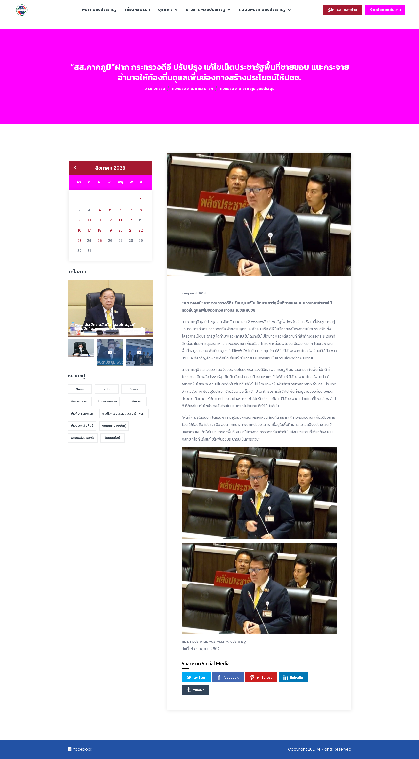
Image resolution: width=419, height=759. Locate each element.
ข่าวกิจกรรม (155, 88)
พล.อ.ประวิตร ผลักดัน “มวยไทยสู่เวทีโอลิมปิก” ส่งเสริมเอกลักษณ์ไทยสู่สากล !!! (109, 326)
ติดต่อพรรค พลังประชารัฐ (262, 9)
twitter (199, 677)
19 (110, 230)
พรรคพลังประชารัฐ (99, 9)
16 (79, 230)
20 (120, 230)
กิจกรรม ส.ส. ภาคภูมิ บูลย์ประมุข (247, 88)
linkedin (296, 677)
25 (99, 240)
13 (120, 220)
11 (99, 220)
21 (131, 230)
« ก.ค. (75, 168)
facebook (231, 677)
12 (110, 220)
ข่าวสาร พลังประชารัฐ (206, 9)
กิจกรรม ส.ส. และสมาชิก (192, 88)
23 (79, 240)
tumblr (198, 690)
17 (89, 230)
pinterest (264, 677)
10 (89, 220)
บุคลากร (165, 9)
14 (131, 220)
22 (140, 230)
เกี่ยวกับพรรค (137, 9)
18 (99, 230)
